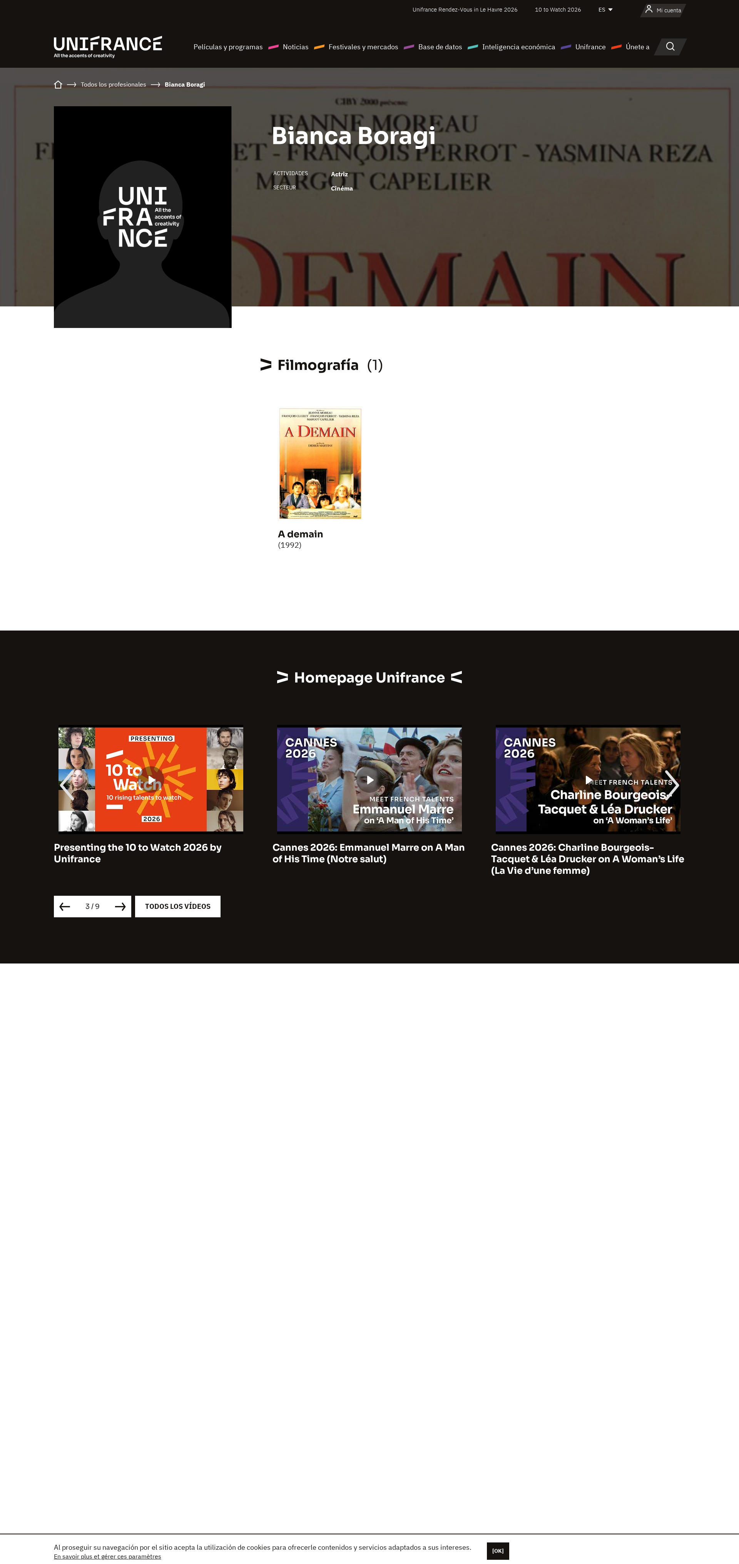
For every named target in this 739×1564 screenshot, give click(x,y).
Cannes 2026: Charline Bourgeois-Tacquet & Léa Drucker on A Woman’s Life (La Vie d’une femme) (587, 859)
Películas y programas (228, 46)
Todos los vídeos (178, 906)
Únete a (638, 46)
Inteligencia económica (518, 46)
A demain (300, 534)
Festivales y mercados (363, 46)
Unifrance (590, 46)
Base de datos (440, 46)
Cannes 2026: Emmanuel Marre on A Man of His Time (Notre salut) (369, 853)
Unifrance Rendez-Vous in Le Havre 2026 (465, 9)
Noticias (296, 46)
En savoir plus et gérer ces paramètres (107, 1556)
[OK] (498, 1550)
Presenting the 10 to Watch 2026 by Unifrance (138, 853)
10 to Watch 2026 (558, 9)
